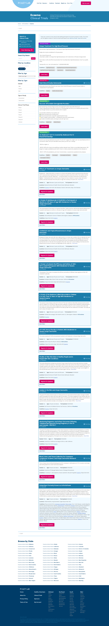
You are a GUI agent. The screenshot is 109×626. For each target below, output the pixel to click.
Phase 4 (20, 114)
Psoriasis (73, 505)
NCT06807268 (42, 299)
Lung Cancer (70, 516)
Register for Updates (47, 191)
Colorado (82, 598)
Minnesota (50, 601)
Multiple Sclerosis (82, 513)
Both (19, 91)
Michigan (50, 599)
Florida (75, 38)
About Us (22, 595)
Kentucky (72, 601)
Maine (60, 595)
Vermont (61, 606)
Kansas (49, 598)
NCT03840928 (42, 487)
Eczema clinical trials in (25, 544)
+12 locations (81, 314)
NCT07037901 (42, 269)
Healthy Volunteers (39, 592)
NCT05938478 (42, 426)
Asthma (65, 516)
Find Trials (39, 3)
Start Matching (26, 50)
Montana (82, 603)
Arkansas (72, 595)
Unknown (20, 122)
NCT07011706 (42, 333)
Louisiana (72, 603)
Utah (81, 609)
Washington (82, 610)
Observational (21, 100)
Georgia (71, 599)
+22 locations (64, 341)
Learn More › (42, 194)
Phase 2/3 (20, 119)
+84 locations (76, 215)
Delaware (72, 596)
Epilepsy (78, 511)
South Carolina (73, 610)
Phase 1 (20, 107)
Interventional (21, 98)
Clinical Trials (38, 595)
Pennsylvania (62, 603)
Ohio (49, 607)
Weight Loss (63, 3)
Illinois (49, 593)
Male (20, 86)
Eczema (47, 187)
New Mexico (82, 606)
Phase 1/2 (20, 117)
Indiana (50, 595)
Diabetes (80, 519)
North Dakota (51, 606)
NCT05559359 (42, 205)
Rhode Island (62, 604)
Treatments (57, 3)
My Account (85, 3)
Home (21, 592)
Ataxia (54, 511)
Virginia (71, 615)
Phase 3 (20, 112)
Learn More (44, 74)
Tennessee (72, 612)
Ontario (84, 38)
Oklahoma (72, 609)
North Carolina (73, 607)
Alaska (81, 593)
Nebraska (50, 604)
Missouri (50, 603)
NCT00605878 (42, 360)
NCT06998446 (42, 391)
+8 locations (71, 279)
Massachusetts (62, 596)
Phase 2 (20, 110)
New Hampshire (62, 598)
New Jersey (61, 599)
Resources (45, 3)
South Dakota (51, 609)
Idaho (81, 601)
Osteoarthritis (61, 505)
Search (33, 58)
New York (61, 601)
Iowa (49, 596)
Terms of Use (24, 602)
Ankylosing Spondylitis (60, 504)
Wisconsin (50, 610)
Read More (80, 179)
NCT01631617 (42, 170)
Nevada (82, 604)
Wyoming (82, 612)
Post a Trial (69, 3)
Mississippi (72, 606)
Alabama (72, 593)
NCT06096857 (42, 234)
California (71, 38)
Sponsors (37, 599)
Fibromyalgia (68, 504)
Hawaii (81, 599)
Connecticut (61, 593)
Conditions (51, 3)
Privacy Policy (24, 599)
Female (20, 88)
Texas (79, 38)
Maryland (72, 604)
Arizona (82, 595)
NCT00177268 (42, 460)
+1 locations (75, 406)
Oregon (81, 607)
